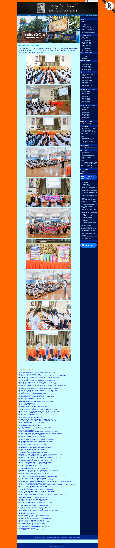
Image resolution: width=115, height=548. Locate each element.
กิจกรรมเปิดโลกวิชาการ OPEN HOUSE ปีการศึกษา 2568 (31, 398)
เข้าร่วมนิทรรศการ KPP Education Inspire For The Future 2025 (33, 463)
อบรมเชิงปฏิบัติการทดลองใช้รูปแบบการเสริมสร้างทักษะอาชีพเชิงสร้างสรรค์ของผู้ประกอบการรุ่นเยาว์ (40, 454)
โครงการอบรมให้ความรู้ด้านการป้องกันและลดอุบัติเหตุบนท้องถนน (33, 468)
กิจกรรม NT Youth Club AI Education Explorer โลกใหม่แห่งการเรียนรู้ (34, 473)
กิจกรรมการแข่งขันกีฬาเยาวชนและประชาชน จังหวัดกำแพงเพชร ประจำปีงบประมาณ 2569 (38, 431)
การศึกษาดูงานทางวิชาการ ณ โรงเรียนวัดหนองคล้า (30, 525)
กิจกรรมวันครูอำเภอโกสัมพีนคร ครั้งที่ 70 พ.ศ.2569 (30, 425)
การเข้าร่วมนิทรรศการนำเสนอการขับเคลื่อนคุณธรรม (31, 492)
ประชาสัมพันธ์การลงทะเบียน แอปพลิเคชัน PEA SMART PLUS (32, 483)
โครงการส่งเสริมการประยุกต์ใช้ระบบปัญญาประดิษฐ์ (30, 465)
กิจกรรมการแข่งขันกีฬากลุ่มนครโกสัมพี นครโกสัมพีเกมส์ (31, 449)
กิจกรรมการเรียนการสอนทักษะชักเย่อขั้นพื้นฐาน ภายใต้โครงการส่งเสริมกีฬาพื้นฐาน (37, 479)
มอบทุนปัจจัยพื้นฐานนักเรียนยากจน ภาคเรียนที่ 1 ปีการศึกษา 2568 (33, 467)
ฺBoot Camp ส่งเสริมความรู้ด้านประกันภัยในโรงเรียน (30, 504)
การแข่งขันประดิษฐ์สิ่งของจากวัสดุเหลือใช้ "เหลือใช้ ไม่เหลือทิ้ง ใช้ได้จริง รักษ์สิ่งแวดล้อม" (38, 420)
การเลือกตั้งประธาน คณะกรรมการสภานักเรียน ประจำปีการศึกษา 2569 (34, 406)
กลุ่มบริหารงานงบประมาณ (77, 15)
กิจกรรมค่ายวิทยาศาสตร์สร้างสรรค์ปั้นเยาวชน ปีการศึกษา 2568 (32, 444)
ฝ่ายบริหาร (30, 15)
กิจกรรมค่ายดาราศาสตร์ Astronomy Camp (28, 414)
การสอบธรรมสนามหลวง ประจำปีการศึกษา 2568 (29, 446)
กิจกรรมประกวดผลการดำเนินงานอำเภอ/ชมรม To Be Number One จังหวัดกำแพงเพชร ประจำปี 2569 (40, 433)
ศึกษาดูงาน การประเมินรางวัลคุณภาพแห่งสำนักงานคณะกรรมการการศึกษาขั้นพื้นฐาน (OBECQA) (40, 377)
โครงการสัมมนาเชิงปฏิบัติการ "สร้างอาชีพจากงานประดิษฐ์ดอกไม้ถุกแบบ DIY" (36, 428)
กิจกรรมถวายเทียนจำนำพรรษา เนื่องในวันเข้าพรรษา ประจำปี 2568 (33, 499)
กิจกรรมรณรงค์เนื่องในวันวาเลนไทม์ (27, 404)
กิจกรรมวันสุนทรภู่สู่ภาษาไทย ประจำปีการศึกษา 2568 (30, 488)
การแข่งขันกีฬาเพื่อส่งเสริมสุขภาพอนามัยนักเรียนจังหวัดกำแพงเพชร (34, 529)
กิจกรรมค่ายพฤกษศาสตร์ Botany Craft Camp (29, 399)
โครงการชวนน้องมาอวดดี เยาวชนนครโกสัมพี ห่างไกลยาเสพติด (33, 452)
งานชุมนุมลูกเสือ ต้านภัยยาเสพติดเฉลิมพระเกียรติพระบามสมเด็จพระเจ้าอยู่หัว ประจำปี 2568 (38, 470)
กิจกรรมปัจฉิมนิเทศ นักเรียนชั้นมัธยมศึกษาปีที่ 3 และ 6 (31, 395)
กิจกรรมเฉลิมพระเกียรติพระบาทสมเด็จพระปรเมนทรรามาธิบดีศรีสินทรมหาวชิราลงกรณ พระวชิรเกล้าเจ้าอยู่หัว (42, 494)
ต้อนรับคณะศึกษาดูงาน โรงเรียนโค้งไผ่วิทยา (28, 450)
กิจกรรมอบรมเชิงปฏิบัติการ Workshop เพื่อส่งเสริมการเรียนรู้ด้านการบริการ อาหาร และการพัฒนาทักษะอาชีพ (42, 379)
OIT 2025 (25, 15)
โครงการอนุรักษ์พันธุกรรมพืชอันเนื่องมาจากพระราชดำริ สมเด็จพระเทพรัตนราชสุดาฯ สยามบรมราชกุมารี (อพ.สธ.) (43, 475)
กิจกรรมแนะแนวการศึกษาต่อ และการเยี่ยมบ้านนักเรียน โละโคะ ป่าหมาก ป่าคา (36, 419)
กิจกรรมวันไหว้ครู (23, 512)
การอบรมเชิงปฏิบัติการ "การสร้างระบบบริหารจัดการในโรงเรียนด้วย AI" (34, 393)
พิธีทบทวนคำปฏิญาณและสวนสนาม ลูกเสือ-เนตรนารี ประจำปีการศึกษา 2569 (35, 382)
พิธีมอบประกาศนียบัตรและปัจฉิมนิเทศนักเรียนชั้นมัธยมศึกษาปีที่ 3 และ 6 (34, 526)
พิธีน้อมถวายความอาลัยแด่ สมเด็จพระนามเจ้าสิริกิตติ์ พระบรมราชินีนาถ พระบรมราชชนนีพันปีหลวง (40, 457)
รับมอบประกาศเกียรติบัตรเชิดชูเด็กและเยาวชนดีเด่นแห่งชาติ (32, 459)
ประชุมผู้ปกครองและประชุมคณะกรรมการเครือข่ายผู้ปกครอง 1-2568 (34, 515)
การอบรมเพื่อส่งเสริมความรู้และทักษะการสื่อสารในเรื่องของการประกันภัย (35, 518)
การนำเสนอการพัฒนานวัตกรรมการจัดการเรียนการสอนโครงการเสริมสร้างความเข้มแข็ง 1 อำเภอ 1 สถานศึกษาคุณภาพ (45, 481)
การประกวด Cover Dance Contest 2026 (28, 416)
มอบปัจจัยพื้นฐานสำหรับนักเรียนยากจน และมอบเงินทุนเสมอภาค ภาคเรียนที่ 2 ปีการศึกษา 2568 (39, 411)
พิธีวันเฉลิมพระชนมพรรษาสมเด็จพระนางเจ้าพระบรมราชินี (31, 520)
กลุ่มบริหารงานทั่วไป (63, 15)
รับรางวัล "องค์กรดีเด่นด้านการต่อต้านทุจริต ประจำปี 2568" (32, 500)
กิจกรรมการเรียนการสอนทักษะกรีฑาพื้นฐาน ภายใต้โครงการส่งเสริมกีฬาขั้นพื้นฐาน (37, 491)
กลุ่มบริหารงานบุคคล (52, 15)
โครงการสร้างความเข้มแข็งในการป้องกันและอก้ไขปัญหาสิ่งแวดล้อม (34, 471)
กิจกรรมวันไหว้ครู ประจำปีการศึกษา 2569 (28, 387)
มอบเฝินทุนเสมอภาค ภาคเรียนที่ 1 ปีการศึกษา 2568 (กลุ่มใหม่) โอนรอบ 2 (35, 462)
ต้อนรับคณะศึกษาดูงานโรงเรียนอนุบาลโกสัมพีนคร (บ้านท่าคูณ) (33, 486)
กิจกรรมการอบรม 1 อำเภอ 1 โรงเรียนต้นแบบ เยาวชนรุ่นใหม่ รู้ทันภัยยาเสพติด (36, 439)
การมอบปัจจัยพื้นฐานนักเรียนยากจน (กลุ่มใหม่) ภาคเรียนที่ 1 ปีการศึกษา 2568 (35, 460)
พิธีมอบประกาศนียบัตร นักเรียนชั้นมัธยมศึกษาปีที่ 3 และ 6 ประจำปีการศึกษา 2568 (36, 396)
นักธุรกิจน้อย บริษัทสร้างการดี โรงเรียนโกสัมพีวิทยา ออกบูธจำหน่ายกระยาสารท (36, 401)
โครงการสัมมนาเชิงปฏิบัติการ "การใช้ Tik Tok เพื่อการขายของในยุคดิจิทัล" (35, 427)
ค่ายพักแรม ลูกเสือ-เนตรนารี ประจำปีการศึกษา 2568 (30, 417)
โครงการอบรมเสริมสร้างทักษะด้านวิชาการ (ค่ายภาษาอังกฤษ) (32, 478)
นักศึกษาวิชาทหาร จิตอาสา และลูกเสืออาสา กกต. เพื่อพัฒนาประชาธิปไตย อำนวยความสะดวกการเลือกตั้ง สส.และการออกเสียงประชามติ (48, 408)
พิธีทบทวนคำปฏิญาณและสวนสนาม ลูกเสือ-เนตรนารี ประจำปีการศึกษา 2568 (35, 502)
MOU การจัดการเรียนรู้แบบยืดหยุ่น (26, 513)
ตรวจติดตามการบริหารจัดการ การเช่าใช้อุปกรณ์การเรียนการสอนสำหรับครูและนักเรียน (38, 390)
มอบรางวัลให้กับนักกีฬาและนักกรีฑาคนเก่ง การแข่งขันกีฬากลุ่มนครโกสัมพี (35, 447)
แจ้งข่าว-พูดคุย (89, 15)
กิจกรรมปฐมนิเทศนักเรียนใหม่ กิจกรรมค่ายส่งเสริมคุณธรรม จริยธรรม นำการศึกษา (37, 391)
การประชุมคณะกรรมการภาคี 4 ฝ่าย (27, 528)
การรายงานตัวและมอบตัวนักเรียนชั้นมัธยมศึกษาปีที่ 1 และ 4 (32, 523)
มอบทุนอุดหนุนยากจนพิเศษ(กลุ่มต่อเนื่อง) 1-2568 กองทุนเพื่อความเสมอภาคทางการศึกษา (38, 476)
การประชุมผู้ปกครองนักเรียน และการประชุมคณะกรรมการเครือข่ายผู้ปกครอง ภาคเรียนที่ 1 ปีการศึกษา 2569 (42, 385)
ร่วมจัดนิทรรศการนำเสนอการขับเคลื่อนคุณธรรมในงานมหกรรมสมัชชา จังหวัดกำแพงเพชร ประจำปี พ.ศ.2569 (42, 375)
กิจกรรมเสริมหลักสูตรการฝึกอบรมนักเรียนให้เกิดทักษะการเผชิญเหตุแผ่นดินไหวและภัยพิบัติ (38, 510)
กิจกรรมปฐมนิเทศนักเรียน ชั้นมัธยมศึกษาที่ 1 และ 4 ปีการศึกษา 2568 (34, 521)
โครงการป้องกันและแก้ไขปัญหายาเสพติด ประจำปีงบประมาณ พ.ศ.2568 (34, 507)
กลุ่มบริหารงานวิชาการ (40, 15)
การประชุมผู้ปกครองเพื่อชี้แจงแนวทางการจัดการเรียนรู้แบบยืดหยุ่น (33, 508)
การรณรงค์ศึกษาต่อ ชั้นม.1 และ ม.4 (27, 403)
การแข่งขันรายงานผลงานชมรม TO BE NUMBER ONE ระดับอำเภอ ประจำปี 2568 (37, 496)
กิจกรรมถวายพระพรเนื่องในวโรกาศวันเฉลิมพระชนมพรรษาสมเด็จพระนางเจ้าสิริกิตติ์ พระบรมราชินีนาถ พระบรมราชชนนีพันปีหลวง (47, 484)
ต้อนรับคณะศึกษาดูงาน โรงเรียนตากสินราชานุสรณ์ (30, 374)
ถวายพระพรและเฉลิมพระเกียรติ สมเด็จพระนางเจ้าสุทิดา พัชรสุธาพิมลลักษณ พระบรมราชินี (38, 388)
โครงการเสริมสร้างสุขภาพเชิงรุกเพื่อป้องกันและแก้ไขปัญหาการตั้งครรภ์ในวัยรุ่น (36, 489)
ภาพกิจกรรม (39, 52)
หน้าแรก (19, 15)
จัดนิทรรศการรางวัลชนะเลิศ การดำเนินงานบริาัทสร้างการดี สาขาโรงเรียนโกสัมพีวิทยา (38, 409)
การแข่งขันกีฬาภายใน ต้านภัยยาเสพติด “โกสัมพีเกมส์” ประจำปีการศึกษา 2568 (36, 438)
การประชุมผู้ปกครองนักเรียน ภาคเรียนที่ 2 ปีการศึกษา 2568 (32, 436)
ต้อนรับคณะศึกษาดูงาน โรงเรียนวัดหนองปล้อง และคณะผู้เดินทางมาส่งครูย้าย (35, 455)
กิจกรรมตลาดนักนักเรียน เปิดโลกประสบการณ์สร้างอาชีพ (31, 422)
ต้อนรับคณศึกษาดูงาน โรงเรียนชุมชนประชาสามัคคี (30, 442)
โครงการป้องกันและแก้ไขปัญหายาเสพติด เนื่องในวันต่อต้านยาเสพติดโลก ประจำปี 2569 (38, 383)
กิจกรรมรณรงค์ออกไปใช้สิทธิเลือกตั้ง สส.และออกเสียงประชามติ (33, 412)
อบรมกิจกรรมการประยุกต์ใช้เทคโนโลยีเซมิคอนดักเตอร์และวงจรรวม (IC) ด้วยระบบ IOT (38, 380)
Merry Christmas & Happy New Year (27, 430)
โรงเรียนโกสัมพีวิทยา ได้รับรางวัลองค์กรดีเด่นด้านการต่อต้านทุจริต (33, 505)
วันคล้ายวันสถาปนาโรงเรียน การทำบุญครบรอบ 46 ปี (30, 424)
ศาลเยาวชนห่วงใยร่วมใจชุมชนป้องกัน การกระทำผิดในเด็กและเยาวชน (34, 434)
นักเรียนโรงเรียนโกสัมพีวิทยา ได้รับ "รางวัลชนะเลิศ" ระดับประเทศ (33, 497)
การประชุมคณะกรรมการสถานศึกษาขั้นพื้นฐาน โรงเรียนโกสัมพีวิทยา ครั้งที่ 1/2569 (37, 372)
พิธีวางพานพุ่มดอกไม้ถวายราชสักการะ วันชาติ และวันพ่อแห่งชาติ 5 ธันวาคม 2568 (36, 441)
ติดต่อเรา (95, 15)
